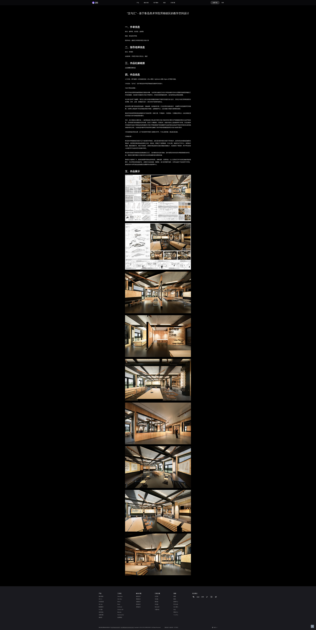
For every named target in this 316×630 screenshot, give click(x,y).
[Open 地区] (216, 627)
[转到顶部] (312, 626)
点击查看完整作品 (130, 67)
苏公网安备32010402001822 (127, 627)
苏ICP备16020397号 (115, 627)
